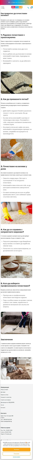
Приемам (16, 449)
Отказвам (16, 453)
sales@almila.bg (8, 421)
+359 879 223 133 (7, 419)
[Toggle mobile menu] (2, 7)
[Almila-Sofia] (17, 7)
